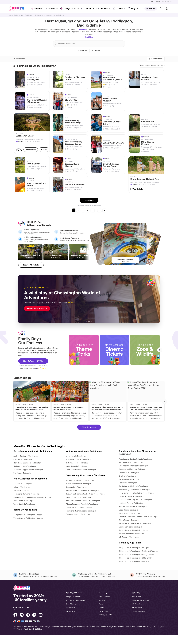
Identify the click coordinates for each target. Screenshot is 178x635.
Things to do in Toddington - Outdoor (28, 518)
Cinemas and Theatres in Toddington (133, 466)
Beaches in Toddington (22, 484)
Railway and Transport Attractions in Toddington (85, 494)
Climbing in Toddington (22, 459)
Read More (89, 37)
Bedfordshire (18, 15)
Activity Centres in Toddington (25, 456)
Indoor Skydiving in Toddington (131, 496)
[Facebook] (15, 615)
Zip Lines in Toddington (22, 473)
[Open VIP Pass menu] (110, 8)
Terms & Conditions (138, 611)
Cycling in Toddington (127, 476)
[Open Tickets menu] (57, 8)
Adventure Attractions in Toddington (32, 451)
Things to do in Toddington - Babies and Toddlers (138, 551)
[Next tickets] (89, 252)
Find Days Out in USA (106, 615)
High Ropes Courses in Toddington (27, 463)
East (10, 15)
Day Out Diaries (104, 597)
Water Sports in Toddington (24, 504)
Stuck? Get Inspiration (73, 604)
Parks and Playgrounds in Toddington (28, 470)
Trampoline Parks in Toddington (131, 534)
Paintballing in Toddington (129, 513)
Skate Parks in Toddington (129, 520)
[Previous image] (17, 122)
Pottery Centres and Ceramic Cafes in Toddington (139, 517)
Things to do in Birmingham (75, 600)
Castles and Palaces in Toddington (80, 480)
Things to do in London (73, 597)
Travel (119, 8)
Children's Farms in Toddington (78, 459)
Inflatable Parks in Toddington (131, 503)
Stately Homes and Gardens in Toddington (83, 501)
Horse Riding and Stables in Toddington (134, 489)
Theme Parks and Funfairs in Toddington (82, 504)
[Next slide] (159, 349)
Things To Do (70, 8)
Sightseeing (39, 15)
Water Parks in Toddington (24, 501)
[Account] (166, 8)
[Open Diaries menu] (93, 8)
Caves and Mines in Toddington (78, 484)
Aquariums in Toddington (76, 456)
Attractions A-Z (71, 607)
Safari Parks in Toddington (76, 466)
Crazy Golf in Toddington (129, 472)
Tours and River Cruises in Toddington (81, 511)
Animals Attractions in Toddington (84, 451)
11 (99, 210)
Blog (133, 8)
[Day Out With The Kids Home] (17, 8)
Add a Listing (155, 2)
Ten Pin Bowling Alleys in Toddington (133, 530)
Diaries (88, 8)
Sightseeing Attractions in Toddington (86, 475)
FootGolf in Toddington (128, 483)
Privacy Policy (137, 607)
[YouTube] (41, 615)
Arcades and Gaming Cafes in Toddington (135, 459)
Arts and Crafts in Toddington (131, 462)
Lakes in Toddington (21, 487)
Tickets (51, 8)
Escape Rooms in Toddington (130, 479)
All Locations (70, 611)
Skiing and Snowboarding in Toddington (135, 523)
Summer (38, 8)
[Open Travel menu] (124, 8)
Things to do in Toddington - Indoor (27, 515)
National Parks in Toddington (24, 466)
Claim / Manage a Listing (140, 600)
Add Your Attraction (138, 604)
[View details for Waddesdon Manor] (32, 133)
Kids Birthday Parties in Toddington (133, 506)
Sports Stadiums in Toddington (78, 497)
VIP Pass (104, 8)
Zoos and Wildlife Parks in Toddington (81, 470)
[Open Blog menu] (137, 8)
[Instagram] (34, 615)
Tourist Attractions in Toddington (79, 507)
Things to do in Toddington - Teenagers (134, 561)
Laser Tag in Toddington (128, 510)
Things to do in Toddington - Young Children (136, 554)
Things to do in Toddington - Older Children (136, 558)
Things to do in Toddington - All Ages (134, 548)
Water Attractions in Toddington (30, 478)
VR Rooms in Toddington (129, 537)
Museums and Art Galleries (55, 15)
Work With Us (167, 2)
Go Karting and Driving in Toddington (133, 486)
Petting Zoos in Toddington (77, 463)
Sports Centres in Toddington (130, 527)
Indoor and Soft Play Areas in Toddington (135, 500)
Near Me (152, 8)
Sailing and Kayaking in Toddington (27, 494)
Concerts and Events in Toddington (133, 469)
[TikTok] (28, 615)
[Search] (161, 8)
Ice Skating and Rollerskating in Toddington (136, 493)
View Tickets (82, 51)
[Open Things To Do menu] (78, 8)
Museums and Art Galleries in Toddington (82, 490)
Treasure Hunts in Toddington (78, 514)
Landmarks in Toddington (76, 487)
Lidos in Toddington (21, 490)
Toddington (29, 15)
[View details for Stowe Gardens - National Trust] (146, 174)
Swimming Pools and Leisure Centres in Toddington (33, 497)
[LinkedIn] (22, 615)
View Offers (95, 51)
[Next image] (47, 122)
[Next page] (104, 210)
